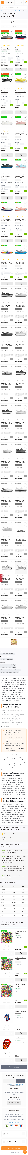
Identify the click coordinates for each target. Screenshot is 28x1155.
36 (2, 58)
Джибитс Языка (20, 1038)
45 (9, 102)
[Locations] (16, 2)
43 (18, 102)
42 (16, 59)
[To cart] (7, 69)
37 (4, 58)
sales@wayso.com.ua (14, 1122)
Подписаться (20, 1081)
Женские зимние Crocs (7, 659)
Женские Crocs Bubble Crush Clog (9, 672)
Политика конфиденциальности (17, 1084)
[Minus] (2, 953)
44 (7, 59)
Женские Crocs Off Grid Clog (8, 665)
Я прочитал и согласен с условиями (15, 1085)
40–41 (26, 58)
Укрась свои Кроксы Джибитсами (12, 923)
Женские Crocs (18, 10)
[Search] (3, 7)
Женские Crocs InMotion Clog (8, 667)
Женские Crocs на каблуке (7, 653)
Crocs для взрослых (8, 10)
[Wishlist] (11, 31)
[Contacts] (21, 2)
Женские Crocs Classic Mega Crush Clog (11, 669)
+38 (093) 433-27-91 (14, 1099)
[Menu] (2, 2)
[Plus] (11, 953)
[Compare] (11, 34)
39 (23, 58)
